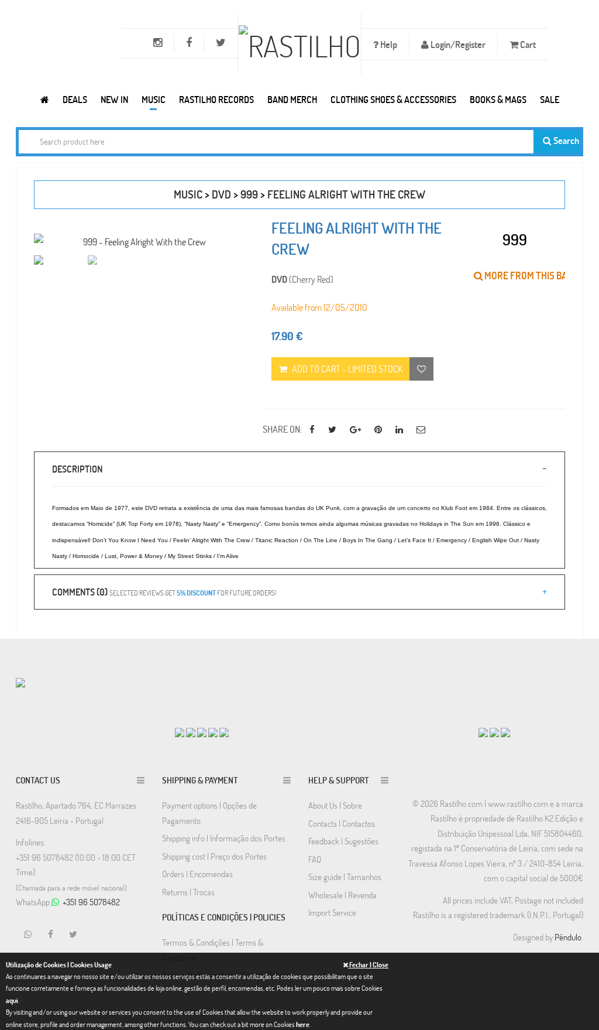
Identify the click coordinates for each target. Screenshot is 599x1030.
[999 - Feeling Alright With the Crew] (139, 241)
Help (387, 44)
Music (154, 99)
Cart (527, 44)
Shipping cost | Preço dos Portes (214, 856)
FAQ (314, 859)
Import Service (332, 912)
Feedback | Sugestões (343, 841)
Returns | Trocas (188, 892)
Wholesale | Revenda (342, 895)
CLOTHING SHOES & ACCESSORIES (393, 99)
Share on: (282, 429)
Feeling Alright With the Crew (346, 194)
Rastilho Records (216, 99)
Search (565, 140)
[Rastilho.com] (45, 99)
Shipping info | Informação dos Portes (223, 838)
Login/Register (457, 44)
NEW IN (114, 99)
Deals (75, 99)
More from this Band (531, 275)
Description (77, 469)
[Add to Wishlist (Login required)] (421, 369)
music (188, 194)
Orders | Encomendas (197, 874)
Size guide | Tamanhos (344, 876)
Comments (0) (164, 592)
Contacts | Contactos (341, 823)
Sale (549, 99)
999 (249, 194)
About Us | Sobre (335, 805)
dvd (221, 194)
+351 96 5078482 (91, 902)
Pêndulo (568, 937)
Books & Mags (498, 99)
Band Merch (292, 99)
